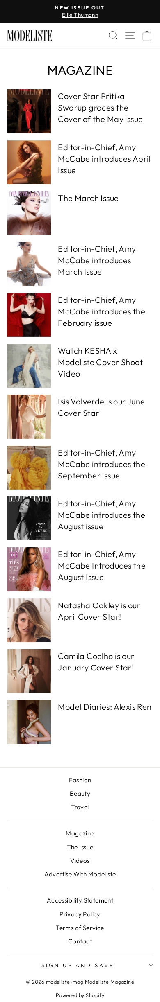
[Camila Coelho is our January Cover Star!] (29, 671)
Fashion (80, 780)
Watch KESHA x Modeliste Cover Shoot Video (100, 362)
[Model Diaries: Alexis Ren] (29, 722)
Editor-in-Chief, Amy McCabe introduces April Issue (104, 158)
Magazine (80, 833)
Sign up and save (78, 965)
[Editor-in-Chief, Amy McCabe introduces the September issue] (29, 468)
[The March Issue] (29, 213)
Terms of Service (80, 928)
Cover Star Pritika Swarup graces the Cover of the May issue (100, 107)
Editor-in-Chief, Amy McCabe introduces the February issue (101, 311)
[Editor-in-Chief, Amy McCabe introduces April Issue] (29, 162)
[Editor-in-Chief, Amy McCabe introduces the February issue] (29, 315)
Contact (80, 941)
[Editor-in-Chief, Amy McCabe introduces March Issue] (29, 264)
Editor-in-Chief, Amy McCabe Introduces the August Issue (102, 565)
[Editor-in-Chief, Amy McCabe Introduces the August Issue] (29, 569)
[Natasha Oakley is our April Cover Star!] (29, 620)
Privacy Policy (80, 914)
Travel (80, 807)
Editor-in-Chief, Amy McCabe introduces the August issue (101, 514)
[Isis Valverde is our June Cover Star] (29, 416)
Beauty (80, 793)
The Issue (80, 847)
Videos (79, 860)
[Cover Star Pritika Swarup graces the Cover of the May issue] (29, 111)
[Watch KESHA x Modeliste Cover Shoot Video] (29, 366)
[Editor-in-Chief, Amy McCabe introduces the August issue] (29, 518)
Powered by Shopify (80, 995)
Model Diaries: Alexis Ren (104, 707)
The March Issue (88, 198)
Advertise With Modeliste (80, 874)
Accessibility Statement (80, 900)
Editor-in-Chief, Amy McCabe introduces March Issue (97, 260)
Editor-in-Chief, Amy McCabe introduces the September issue (101, 464)
